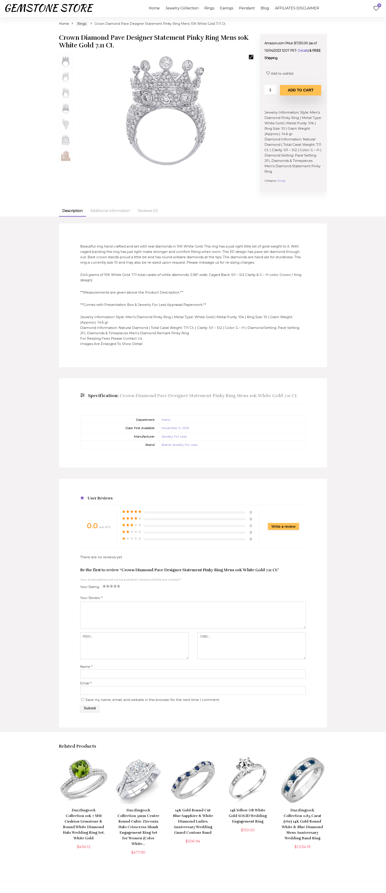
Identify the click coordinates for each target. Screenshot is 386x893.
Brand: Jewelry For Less (179, 444)
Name (86, 667)
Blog (265, 8)
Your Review (91, 598)
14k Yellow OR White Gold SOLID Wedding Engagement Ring (248, 816)
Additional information (110, 211)
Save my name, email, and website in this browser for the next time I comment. (153, 700)
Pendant (247, 8)
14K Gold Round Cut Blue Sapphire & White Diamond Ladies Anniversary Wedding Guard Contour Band (193, 821)
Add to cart (300, 90)
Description (72, 211)
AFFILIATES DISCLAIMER (297, 8)
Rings (209, 8)
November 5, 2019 (175, 428)
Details (303, 51)
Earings (226, 8)
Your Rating (89, 587)
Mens (166, 419)
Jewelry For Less (174, 436)
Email (86, 683)
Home (154, 8)
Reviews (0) (148, 211)
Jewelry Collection (182, 8)
